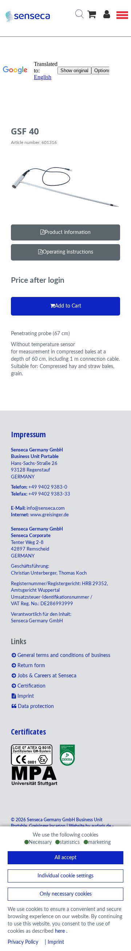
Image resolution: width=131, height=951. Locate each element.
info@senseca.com (46, 508)
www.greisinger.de (49, 515)
